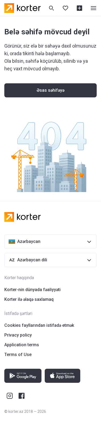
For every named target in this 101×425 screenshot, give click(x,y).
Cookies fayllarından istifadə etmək (39, 325)
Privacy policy (18, 335)
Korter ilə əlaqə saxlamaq (29, 299)
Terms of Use (18, 354)
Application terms (21, 344)
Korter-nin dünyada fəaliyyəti (32, 289)
